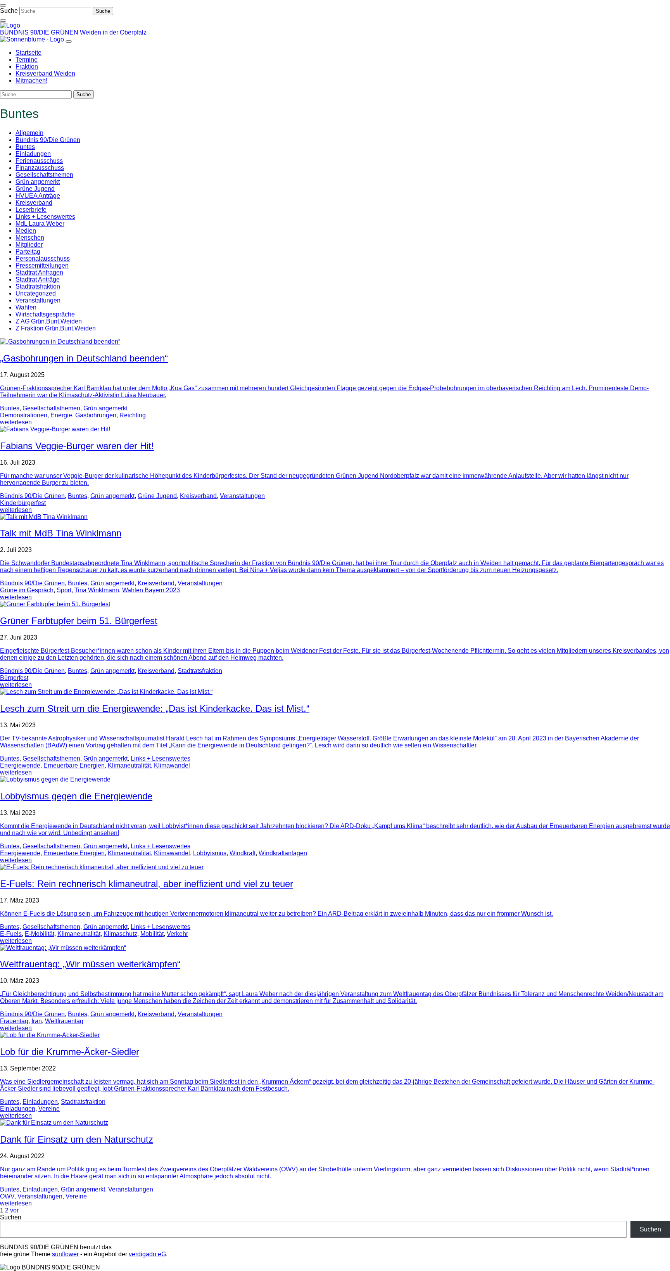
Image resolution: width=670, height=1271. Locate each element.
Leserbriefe (31, 209)
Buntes (25, 147)
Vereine (49, 1108)
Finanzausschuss (40, 167)
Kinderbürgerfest (23, 503)
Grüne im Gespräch (27, 590)
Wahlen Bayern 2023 (151, 590)
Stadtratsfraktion (38, 286)
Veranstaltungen (38, 300)
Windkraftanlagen (283, 853)
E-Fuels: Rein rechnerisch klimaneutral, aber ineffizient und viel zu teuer (146, 883)
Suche (9, 10)
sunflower (65, 1254)
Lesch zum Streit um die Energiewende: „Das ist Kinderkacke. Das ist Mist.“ (154, 708)
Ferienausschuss (39, 160)
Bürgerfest (14, 677)
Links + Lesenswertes (45, 216)
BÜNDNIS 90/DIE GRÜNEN (40, 32)
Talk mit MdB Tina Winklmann (60, 533)
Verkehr (177, 933)
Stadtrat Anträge (38, 279)
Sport (64, 590)
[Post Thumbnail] (60, 341)
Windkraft (243, 853)
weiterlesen (16, 422)
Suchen (10, 1217)
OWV (7, 1196)
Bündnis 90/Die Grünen (48, 140)
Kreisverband (34, 202)
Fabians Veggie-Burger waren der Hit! (77, 446)
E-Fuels (11, 933)
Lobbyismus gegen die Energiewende (76, 796)
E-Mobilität (39, 933)
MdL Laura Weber (40, 223)
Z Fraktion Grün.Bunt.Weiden (56, 328)
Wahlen (26, 307)
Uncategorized (36, 293)
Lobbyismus (209, 853)
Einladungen (33, 153)
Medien (26, 230)
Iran (36, 1021)
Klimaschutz (120, 933)
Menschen (30, 237)
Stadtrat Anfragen (39, 272)
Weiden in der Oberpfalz (113, 32)
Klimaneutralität (129, 765)
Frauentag (14, 1021)
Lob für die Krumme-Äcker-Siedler (69, 1051)
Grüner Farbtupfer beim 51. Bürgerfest (78, 621)
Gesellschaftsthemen (44, 174)
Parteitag (28, 251)
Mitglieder (29, 244)
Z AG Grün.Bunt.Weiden (49, 321)
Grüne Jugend (35, 188)
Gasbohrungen (95, 415)
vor (14, 1210)
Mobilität (152, 933)
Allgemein (29, 133)
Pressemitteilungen (42, 265)
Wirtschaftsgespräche (45, 314)
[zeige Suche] (3, 20)
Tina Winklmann (96, 590)
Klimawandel (172, 765)
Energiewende (20, 765)
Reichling (132, 415)
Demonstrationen (23, 415)
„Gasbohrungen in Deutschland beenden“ (84, 358)
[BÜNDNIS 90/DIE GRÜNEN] (10, 25)
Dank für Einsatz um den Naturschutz (76, 1139)
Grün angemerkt (38, 181)
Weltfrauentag (64, 1021)
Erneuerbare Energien (74, 765)
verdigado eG (147, 1254)
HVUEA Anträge (38, 195)
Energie (61, 415)
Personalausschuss (43, 258)
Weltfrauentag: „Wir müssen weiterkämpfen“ (90, 964)
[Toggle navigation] (3, 5)
